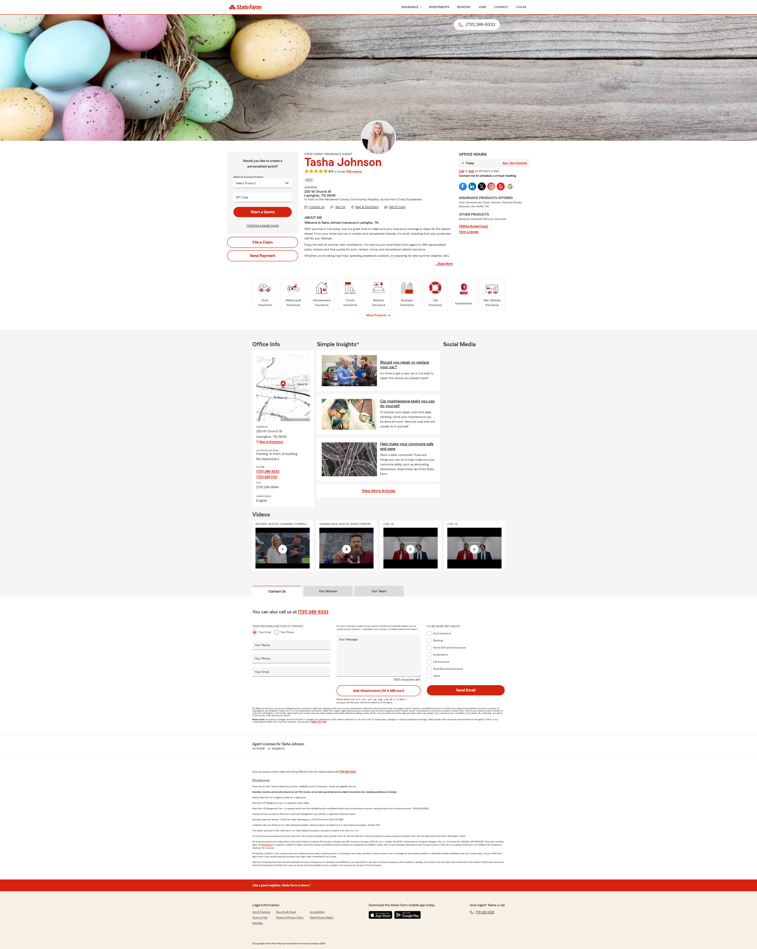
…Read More (444, 263)
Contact (501, 7)
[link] (245, 7)
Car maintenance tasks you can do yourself (407, 403)
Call (461, 171)
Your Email (265, 632)
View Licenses (468, 231)
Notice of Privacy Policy (290, 917)
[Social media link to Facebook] (463, 186)
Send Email (465, 690)
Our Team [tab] (379, 591)
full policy (267, 845)
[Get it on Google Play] (407, 915)
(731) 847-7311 (266, 477)
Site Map (257, 923)
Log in (521, 7)
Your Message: (348, 639)
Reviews (463, 7)
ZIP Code (242, 197)
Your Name (262, 645)
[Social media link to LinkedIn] (472, 186)
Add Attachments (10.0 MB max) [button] (378, 690)
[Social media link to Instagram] (491, 186)
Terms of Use (260, 917)
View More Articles (378, 491)
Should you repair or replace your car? (404, 364)
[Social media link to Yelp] (501, 186)
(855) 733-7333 (318, 722)
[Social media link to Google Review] (510, 186)
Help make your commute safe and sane (406, 446)
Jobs (482, 7)
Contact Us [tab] (277, 591)
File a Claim (263, 242)
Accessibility (317, 912)
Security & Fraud (286, 912)
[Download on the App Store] (380, 915)
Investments (439, 7)
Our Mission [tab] (328, 591)
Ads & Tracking (261, 912)
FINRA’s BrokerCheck (473, 226)
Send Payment (262, 256)
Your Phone (287, 632)
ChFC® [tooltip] (309, 180)
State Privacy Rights (322, 917)
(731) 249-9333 (267, 471)
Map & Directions (271, 441)
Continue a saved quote (263, 225)
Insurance (410, 7)
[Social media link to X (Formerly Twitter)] (482, 186)
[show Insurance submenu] (420, 7)
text (471, 171)
